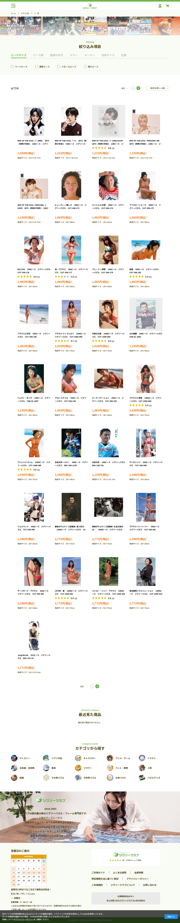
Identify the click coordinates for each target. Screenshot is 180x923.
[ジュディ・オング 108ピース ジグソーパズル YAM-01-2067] (34, 378)
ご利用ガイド (98, 872)
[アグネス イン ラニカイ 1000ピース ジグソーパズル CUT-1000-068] (71, 314)
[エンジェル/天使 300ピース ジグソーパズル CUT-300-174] (108, 185)
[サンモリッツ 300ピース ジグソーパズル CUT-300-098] (146, 443)
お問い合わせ (150, 884)
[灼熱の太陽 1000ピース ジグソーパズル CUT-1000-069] (108, 314)
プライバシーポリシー (137, 878)
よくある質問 (119, 872)
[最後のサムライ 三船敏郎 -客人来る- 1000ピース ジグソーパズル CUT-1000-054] (71, 507)
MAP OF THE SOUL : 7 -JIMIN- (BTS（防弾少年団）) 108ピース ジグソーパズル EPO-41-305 (34, 143)
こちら (32, 893)
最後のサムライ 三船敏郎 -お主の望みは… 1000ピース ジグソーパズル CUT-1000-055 (108, 529)
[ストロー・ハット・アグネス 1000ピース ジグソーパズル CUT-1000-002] (108, 571)
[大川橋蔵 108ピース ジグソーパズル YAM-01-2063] (146, 314)
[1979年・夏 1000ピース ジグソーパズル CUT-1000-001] (71, 571)
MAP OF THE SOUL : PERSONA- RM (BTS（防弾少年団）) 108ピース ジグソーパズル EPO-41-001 (145, 143)
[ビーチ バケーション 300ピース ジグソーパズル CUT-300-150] (108, 378)
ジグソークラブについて (123, 884)
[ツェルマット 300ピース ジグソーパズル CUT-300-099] (34, 507)
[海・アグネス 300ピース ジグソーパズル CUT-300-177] (71, 250)
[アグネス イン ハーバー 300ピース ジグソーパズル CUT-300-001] (146, 507)
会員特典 (138, 872)
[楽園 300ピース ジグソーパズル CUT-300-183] (146, 250)
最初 (123, 88)
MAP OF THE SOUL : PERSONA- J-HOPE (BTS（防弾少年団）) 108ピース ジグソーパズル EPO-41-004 (34, 208)
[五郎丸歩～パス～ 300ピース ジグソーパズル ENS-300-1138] (71, 443)
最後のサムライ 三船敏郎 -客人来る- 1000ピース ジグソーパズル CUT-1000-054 (71, 529)
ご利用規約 (97, 884)
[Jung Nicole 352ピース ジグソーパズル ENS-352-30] (34, 635)
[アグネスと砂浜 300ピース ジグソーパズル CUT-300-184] (34, 314)
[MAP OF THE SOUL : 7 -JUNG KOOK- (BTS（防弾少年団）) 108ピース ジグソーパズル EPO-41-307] (108, 121)
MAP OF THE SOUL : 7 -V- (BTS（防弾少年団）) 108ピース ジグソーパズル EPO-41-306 (71, 143)
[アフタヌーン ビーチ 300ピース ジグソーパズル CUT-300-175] (146, 185)
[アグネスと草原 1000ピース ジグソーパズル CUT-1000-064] (146, 378)
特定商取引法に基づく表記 (105, 878)
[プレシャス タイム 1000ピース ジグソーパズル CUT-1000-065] (34, 443)
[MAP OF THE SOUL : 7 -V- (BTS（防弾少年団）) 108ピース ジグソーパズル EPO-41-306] (71, 121)
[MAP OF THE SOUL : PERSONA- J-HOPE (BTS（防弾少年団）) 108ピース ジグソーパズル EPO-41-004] (34, 185)
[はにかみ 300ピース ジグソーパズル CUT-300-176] (34, 250)
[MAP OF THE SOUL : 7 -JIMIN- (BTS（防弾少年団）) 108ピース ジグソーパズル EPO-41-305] (34, 121)
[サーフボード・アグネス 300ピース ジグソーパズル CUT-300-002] (34, 571)
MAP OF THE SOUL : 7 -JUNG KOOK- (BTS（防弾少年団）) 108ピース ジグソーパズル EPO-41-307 (108, 143)
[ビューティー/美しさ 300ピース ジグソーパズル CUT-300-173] (71, 185)
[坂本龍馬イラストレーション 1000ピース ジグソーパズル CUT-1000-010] (146, 571)
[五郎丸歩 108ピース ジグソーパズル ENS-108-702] (108, 443)
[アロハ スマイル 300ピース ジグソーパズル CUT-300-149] (71, 378)
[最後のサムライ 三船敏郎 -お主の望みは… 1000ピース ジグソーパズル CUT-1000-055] (108, 507)
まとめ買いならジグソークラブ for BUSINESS (126, 900)
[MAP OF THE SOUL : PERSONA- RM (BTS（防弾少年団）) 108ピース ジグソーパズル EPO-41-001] (146, 121)
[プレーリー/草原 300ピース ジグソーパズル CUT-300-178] (108, 250)
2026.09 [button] (44, 857)
